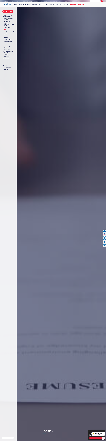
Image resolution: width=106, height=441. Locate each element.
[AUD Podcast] (104, 245)
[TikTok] (104, 234)
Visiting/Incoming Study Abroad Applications (8, 44)
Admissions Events (7, 67)
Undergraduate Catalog (9, 31)
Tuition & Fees (6, 65)
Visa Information (6, 56)
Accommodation (6, 58)
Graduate (6, 37)
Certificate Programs (8, 41)
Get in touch (66, 4)
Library (66, 1)
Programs (21, 4)
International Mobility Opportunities (56, 1)
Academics (34, 4)
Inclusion (23, 1)
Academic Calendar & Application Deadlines (7, 61)
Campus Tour (5, 69)
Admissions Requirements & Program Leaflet (9, 24)
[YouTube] (104, 242)
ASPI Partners (6, 34)
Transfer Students (7, 27)
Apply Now (81, 4)
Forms (5, 29)
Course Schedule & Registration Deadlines (7, 63)
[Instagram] (104, 231)
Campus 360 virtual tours (8, 1)
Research (29, 1)
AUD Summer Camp (7, 39)
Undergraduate (7, 21)
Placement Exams (6, 49)
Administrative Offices (49, 4)
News (57, 4)
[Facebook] (104, 237)
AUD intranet (72, 1)
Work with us (79, 1)
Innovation (46, 1)
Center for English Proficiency (7, 47)
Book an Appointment (8, 11)
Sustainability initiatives (37, 1)
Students (41, 4)
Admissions (27, 4)
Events (61, 4)
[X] (104, 239)
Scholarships (17, 1)
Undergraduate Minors (8, 33)
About (15, 4)
